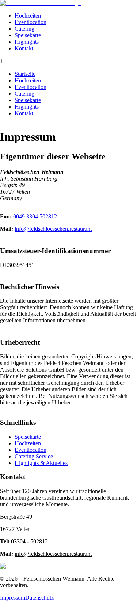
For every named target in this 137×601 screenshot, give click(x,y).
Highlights (27, 42)
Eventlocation (30, 22)
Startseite (25, 74)
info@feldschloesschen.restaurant (53, 229)
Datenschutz (39, 597)
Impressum (12, 597)
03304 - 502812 (29, 541)
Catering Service (34, 456)
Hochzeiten (28, 15)
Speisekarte (28, 35)
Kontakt (24, 48)
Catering (24, 29)
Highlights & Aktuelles (41, 463)
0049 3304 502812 (35, 216)
